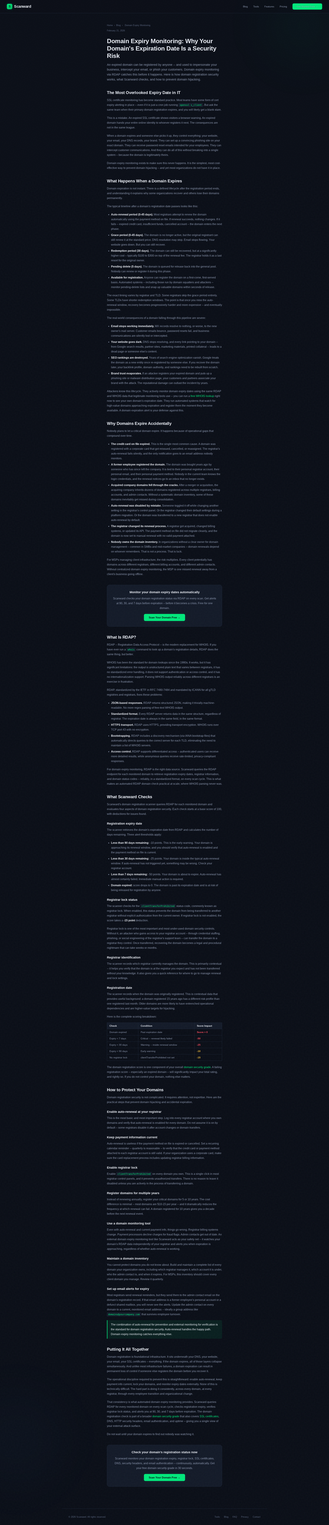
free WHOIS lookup (202, 396)
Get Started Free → (307, 6)
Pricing (283, 6)
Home (110, 25)
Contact (256, 1517)
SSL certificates (209, 1416)
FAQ (235, 1517)
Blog (245, 6)
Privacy (245, 1517)
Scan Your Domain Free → (164, 617)
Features (269, 6)
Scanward (20, 6)
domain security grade (197, 1067)
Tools (256, 6)
